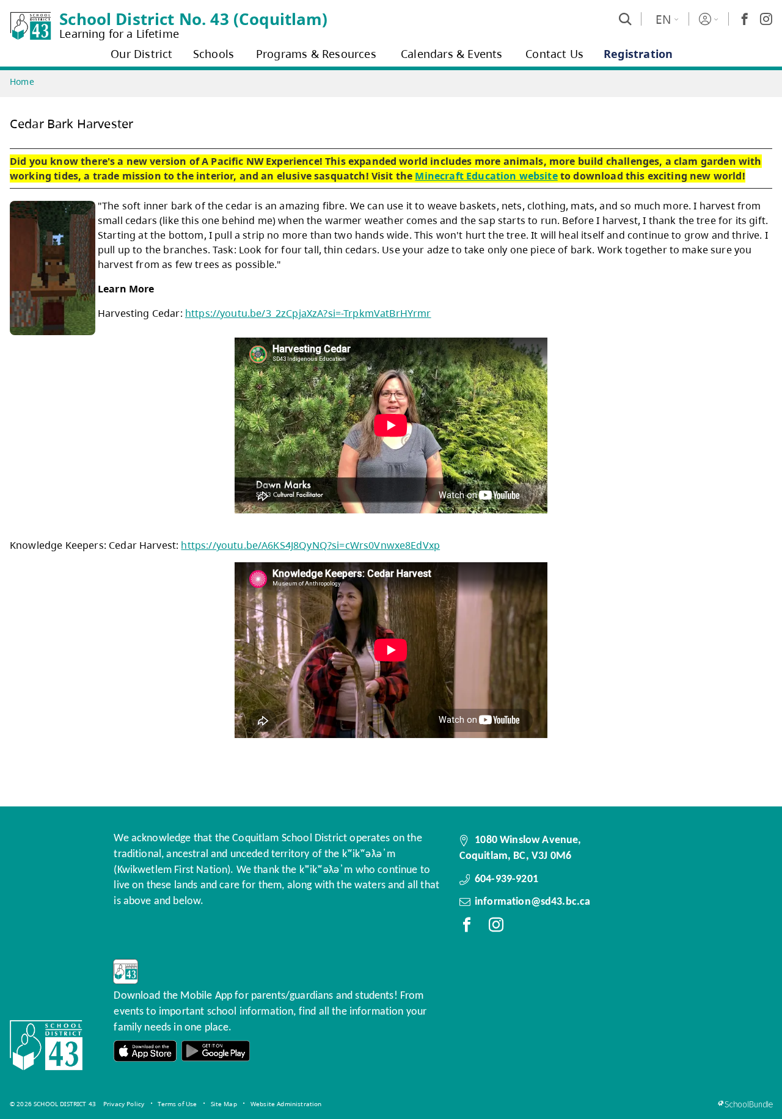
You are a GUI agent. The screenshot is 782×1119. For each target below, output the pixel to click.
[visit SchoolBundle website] (745, 1104)
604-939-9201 (506, 879)
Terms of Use (177, 1103)
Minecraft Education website (486, 176)
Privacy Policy (123, 1103)
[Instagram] (766, 19)
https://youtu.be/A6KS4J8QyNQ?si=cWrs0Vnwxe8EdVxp (310, 545)
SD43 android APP (215, 1051)
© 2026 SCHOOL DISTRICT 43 (53, 1103)
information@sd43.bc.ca (533, 902)
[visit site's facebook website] (466, 927)
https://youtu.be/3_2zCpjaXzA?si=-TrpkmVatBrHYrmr (308, 313)
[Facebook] (745, 19)
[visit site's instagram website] (496, 927)
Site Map (224, 1103)
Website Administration (286, 1103)
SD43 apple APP (145, 1051)
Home (22, 81)
